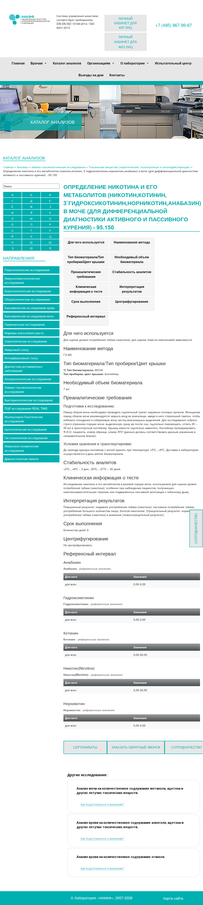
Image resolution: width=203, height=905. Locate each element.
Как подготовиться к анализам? (102, 804)
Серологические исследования (26, 341)
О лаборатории (133, 63)
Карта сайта (173, 898)
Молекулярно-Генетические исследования (24, 419)
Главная (18, 63)
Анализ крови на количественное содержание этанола (120, 857)
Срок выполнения (85, 301)
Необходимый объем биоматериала (132, 259)
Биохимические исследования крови (30, 308)
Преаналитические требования (86, 274)
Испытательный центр (173, 63)
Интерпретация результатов (132, 289)
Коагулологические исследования (28, 291)
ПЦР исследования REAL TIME (26, 408)
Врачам (37, 63)
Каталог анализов (67, 63)
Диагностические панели (21, 459)
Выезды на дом (91, 75)
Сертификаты (85, 747)
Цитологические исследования (26, 429)
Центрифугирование (131, 301)
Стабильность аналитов (131, 272)
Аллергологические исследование (28, 379)
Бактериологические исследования (29, 400)
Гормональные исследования (25, 324)
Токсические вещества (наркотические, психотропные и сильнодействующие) (139, 167)
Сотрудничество (196, 528)
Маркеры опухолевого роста (24, 333)
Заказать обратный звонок (135, 747)
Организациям (98, 63)
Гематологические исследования (27, 270)
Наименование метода (132, 242)
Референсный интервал (86, 316)
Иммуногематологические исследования (22, 280)
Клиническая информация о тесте (86, 289)
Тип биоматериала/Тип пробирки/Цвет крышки (85, 259)
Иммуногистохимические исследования (22, 448)
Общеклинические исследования (27, 299)
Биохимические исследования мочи (29, 316)
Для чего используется (86, 242)
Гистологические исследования (26, 438)
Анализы (22, 167)
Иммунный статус (17, 350)
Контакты (117, 75)
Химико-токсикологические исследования (58, 167)
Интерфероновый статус (21, 358)
